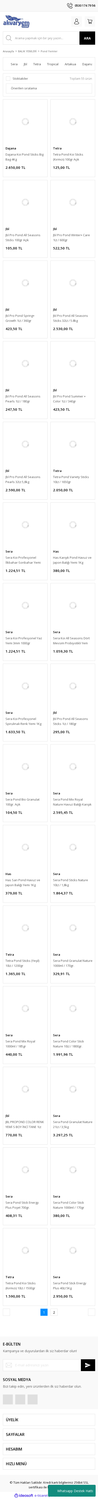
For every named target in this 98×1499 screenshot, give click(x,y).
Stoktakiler (20, 78)
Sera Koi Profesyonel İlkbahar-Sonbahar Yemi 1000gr (23, 560)
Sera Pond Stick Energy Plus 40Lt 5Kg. (69, 1285)
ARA (87, 38)
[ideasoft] (23, 1495)
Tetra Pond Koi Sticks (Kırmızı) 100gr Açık (68, 156)
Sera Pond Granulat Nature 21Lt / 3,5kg (73, 1124)
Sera (9, 551)
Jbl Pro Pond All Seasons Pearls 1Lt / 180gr (22, 398)
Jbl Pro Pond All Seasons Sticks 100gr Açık (22, 237)
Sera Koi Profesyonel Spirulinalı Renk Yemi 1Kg (23, 721)
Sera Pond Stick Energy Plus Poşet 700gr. (22, 1205)
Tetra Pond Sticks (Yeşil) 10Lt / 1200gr (22, 963)
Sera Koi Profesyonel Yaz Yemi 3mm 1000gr (23, 640)
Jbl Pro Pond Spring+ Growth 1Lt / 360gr (19, 318)
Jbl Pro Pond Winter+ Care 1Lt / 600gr (71, 237)
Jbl (7, 229)
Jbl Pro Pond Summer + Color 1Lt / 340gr (69, 398)
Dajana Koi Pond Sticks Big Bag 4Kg (24, 156)
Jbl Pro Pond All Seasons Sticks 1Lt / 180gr (70, 721)
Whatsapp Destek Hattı (75, 1491)
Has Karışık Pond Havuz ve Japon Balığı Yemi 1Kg (72, 560)
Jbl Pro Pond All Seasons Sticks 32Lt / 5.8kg (70, 318)
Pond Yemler (49, 51)
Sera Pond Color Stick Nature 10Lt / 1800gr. (68, 1043)
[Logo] (16, 21)
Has (56, 551)
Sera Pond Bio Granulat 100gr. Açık (22, 801)
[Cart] (90, 21)
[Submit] (88, 1365)
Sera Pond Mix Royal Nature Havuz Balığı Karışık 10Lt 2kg (72, 802)
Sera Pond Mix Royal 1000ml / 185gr (20, 1043)
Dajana (10, 148)
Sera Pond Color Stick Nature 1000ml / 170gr (68, 1205)
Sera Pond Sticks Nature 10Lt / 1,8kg (70, 882)
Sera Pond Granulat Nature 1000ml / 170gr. (73, 963)
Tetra (57, 148)
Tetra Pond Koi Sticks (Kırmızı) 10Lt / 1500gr (20, 1285)
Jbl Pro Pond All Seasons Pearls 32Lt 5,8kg (22, 479)
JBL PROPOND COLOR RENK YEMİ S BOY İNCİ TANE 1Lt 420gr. (24, 1124)
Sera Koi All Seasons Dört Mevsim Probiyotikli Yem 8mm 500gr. (71, 641)
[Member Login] (76, 21)
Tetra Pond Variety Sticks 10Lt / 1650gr (71, 479)
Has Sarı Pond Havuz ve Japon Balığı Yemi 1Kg (22, 882)
